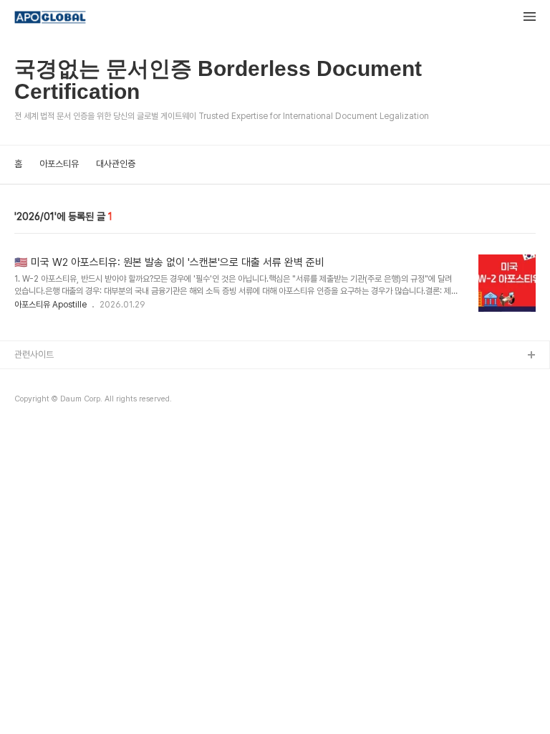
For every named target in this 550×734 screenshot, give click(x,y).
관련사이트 (34, 354)
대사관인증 (115, 163)
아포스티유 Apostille (50, 305)
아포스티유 (59, 163)
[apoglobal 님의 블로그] (50, 19)
